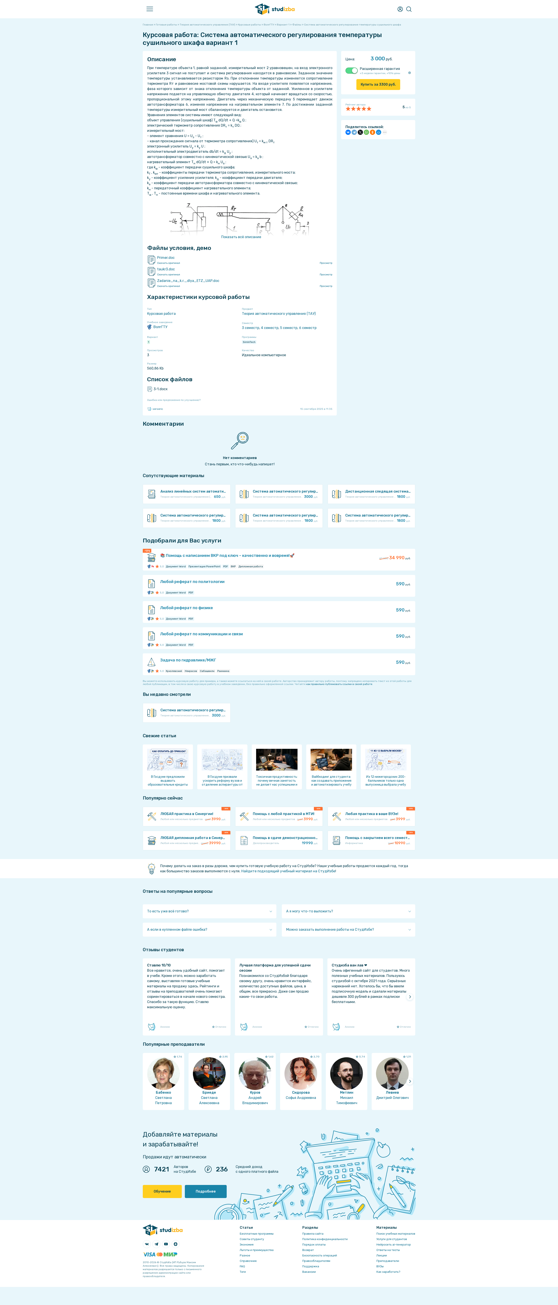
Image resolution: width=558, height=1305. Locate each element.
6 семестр (307, 328)
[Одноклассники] (372, 132)
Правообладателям (316, 1261)
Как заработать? (388, 1271)
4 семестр (269, 328)
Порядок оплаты (314, 1244)
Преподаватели (387, 1261)
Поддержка (310, 1266)
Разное (245, 1255)
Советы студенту (252, 1239)
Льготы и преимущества (257, 1250)
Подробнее (206, 1191)
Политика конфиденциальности (325, 1239)
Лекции (381, 1255)
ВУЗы (380, 1266)
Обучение (162, 1191)
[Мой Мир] (378, 132)
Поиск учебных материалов (395, 1233)
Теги (243, 1271)
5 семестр (288, 328)
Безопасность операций (319, 1255)
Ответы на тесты (388, 1250)
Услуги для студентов (391, 1239)
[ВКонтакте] (348, 132)
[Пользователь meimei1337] (152, 566)
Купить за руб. (378, 84)
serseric (158, 408)
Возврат (308, 1250)
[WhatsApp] (366, 132)
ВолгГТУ (160, 327)
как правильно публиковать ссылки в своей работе (339, 684)
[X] (360, 132)
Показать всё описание (241, 237)
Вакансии (309, 1271)
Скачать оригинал (168, 262)
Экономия (246, 1244)
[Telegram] (354, 132)
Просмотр (326, 262)
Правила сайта (312, 1233)
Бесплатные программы (257, 1233)
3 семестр (250, 328)
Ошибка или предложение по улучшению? (174, 400)
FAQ (242, 1266)
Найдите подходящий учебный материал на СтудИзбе (288, 871)
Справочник (248, 1261)
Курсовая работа (161, 314)
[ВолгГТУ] (149, 566)
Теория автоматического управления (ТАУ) (279, 314)
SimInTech (249, 342)
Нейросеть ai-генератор (393, 1244)
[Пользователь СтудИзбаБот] (152, 593)
